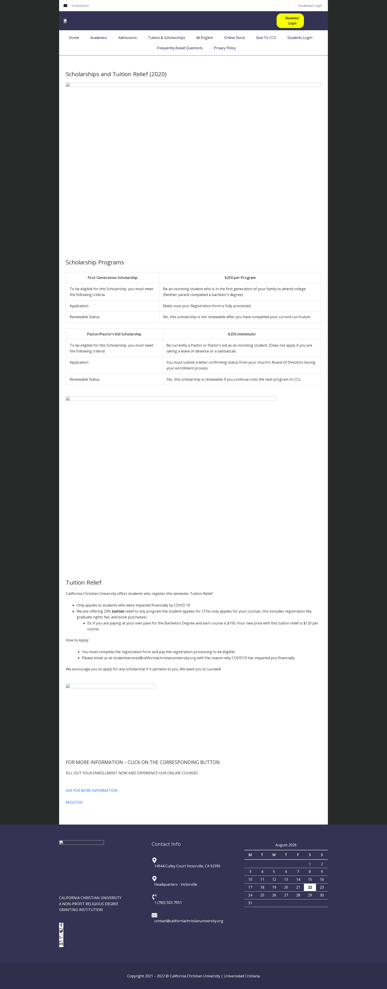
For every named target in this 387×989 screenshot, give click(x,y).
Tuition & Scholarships (166, 37)
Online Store (234, 37)
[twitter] (61, 932)
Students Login (299, 37)
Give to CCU (266, 37)
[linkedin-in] (61, 944)
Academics (98, 37)
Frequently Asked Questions (180, 47)
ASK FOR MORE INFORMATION (92, 790)
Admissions (127, 37)
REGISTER (74, 802)
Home (74, 37)
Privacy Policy (225, 47)
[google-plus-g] (61, 938)
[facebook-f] (61, 925)
